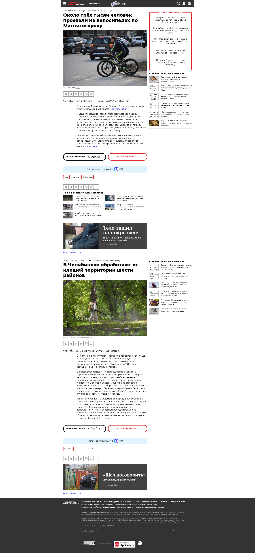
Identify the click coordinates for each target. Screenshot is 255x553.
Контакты (164, 502)
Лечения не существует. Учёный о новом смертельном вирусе (174, 310)
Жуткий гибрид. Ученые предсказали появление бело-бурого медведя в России (176, 88)
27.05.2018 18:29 (69, 11)
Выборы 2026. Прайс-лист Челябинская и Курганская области (107, 507)
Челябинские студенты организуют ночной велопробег (88, 214)
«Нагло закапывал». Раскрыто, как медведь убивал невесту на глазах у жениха (175, 114)
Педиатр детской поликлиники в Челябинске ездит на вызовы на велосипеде (130, 198)
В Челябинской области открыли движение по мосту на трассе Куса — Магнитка (170, 41)
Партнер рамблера (104, 543)
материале (91, 146)
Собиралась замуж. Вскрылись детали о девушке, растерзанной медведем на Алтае (174, 293)
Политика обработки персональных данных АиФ (136, 504)
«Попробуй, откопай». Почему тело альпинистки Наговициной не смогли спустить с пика (175, 285)
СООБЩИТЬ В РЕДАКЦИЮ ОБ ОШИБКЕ (150, 507)
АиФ (78, 88)
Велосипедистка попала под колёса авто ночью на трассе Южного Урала (87, 198)
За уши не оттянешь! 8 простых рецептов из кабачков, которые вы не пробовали (176, 123)
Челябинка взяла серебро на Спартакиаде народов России (170, 52)
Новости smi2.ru (72, 252)
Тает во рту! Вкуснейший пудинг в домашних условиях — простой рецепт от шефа (175, 302)
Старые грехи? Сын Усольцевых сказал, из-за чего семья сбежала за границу (175, 276)
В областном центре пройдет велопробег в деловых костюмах (88, 206)
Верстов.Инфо (118, 109)
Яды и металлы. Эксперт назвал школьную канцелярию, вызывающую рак (174, 79)
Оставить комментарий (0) (128, 157)
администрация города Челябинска (78, 337)
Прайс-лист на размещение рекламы (96, 504)
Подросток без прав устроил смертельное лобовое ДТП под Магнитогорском (170, 20)
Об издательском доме (91, 502)
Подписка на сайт (149, 502)
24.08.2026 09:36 (70, 260)
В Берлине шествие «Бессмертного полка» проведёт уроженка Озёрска (130, 207)
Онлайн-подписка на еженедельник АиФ (121, 502)
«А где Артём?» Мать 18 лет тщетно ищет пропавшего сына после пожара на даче (175, 96)
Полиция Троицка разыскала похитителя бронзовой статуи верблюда (170, 62)
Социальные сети (178, 502)
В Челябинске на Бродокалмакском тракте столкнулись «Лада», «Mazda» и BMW (170, 30)
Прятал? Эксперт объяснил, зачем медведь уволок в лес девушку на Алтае (175, 105)
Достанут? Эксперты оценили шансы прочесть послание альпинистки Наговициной (176, 267)
